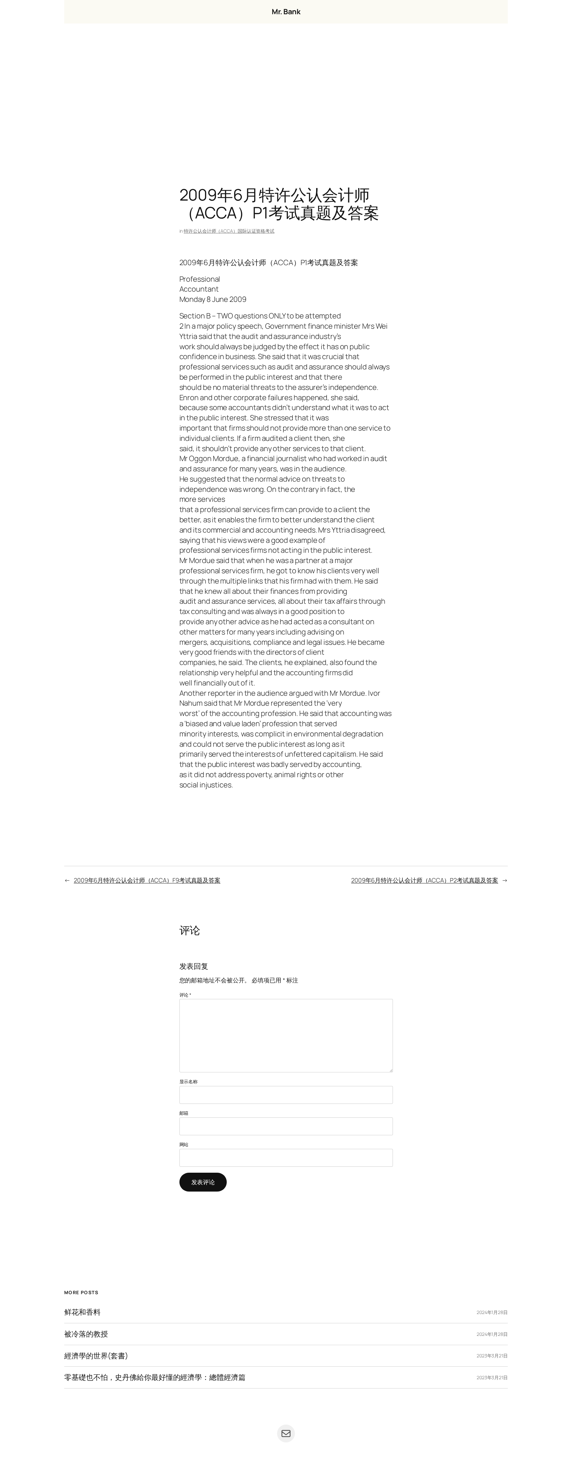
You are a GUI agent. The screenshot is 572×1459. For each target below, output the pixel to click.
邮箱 (184, 1113)
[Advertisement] (286, 93)
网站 (184, 1144)
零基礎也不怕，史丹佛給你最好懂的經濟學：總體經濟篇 (155, 1377)
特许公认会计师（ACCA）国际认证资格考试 (229, 231)
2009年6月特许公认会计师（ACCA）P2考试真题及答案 (424, 880)
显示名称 (188, 1081)
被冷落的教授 (86, 1334)
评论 (185, 995)
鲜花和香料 (82, 1312)
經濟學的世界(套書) (96, 1356)
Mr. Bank (286, 12)
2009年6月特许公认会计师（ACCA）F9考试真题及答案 (147, 880)
